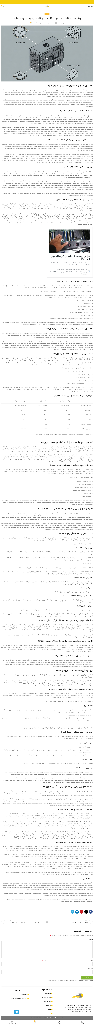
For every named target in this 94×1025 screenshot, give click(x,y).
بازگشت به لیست (47, 922)
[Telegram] (16, 1012)
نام (91, 961)
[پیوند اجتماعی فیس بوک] (91, 912)
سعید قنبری (51, 23)
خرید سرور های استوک (81, 899)
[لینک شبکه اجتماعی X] (86, 912)
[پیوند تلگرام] (72, 912)
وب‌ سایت (90, 968)
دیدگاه (90, 939)
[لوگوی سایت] (47, 6)
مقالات (47, 14)
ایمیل (44, 961)
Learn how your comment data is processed (81, 980)
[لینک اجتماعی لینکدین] (77, 912)
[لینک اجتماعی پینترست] (81, 912)
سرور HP (34, 160)
